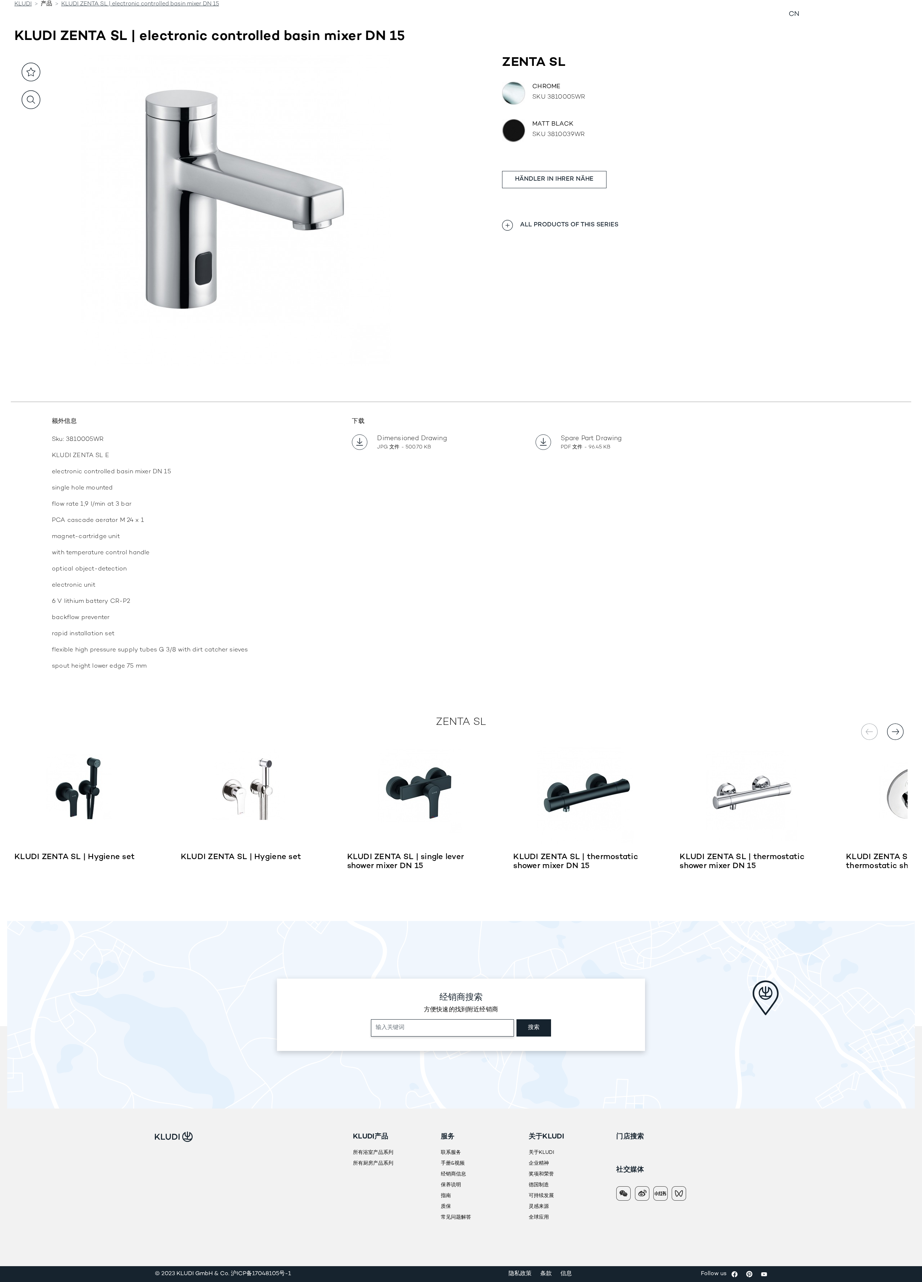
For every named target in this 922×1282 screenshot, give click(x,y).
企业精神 (539, 1163)
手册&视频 (453, 1163)
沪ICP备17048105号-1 (261, 1274)
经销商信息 (577, 14)
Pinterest (749, 1274)
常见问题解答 (456, 1217)
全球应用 (539, 1217)
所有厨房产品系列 (373, 1163)
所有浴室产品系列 (373, 1152)
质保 (446, 1206)
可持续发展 (541, 1196)
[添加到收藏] (31, 72)
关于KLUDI (541, 1152)
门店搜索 (630, 1137)
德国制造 (539, 1185)
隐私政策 (520, 1274)
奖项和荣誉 (541, 1174)
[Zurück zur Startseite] (149, 14)
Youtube (764, 1274)
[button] (895, 731)
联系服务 (451, 1152)
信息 (566, 1274)
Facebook (734, 1274)
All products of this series (569, 225)
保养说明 (451, 1185)
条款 (546, 1274)
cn (794, 14)
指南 (446, 1196)
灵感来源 (539, 1206)
